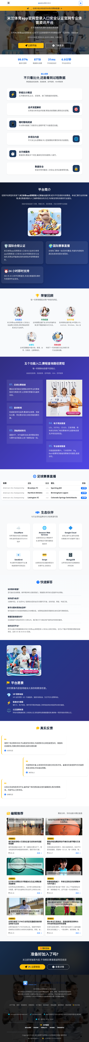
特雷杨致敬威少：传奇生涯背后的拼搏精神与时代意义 (63, 882)
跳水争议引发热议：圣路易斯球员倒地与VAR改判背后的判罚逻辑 (62, 922)
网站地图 (68, 1005)
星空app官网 (28, 1027)
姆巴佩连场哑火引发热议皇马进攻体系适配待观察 (24, 842)
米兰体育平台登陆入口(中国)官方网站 (48, 1035)
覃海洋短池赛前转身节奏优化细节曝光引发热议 (63, 842)
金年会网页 (52, 1027)
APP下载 (12, 1005)
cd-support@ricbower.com (18, 1014)
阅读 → (39, 853)
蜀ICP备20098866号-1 (34, 1038)
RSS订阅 (77, 1005)
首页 (18, 1005)
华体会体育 (35, 1027)
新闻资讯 (24, 1005)
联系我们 (46, 1005)
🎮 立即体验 (34, 966)
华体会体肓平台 (60, 1027)
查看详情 (59, 966)
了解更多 (59, 45)
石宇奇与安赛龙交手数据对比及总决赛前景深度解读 (24, 882)
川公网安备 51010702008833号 (53, 1038)
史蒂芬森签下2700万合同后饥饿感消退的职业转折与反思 (25, 922)
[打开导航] (8, 3)
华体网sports (44, 1027)
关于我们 (39, 1005)
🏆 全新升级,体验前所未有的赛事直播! (45, 8)
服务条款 (61, 1005)
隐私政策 (53, 1005)
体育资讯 (31, 1005)
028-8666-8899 (36, 1014)
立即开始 (32, 45)
